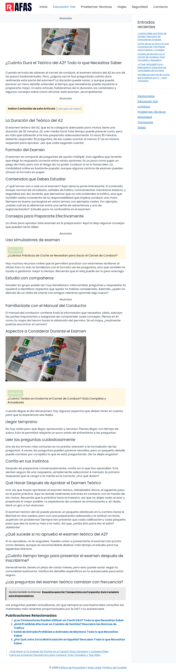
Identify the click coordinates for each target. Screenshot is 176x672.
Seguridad (140, 7)
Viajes (121, 7)
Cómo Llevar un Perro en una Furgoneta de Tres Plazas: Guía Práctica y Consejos (153, 46)
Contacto (160, 7)
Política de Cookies (115, 667)
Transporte (145, 122)
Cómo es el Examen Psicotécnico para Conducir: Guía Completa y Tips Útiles (55, 655)
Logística (144, 106)
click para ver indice (69, 108)
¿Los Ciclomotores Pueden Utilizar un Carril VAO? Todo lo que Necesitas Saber (69, 620)
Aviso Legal (94, 667)
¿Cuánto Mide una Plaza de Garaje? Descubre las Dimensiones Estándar (152, 36)
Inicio (43, 7)
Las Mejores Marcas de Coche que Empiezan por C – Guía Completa (154, 77)
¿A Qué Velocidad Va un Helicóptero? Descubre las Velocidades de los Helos (152, 67)
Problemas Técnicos (96, 7)
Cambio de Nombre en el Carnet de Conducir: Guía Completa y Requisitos (151, 57)
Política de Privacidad (72, 667)
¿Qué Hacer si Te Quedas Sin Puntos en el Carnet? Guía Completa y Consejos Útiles (59, 651)
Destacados (146, 96)
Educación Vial (64, 7)
